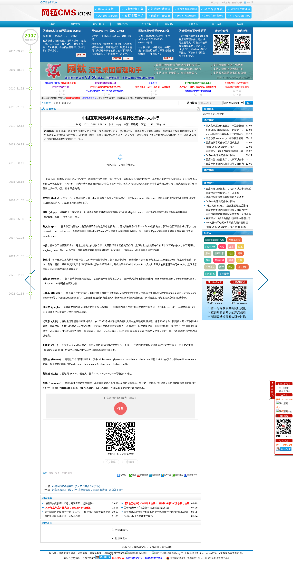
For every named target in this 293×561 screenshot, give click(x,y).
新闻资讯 (193, 24)
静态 (230, 267)
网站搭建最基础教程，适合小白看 (62, 516)
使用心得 (146, 24)
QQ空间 (167, 475)
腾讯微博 (156, 475)
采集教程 (153, 83)
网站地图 (167, 547)
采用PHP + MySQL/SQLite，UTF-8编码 (112, 45)
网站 (222, 246)
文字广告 (60, 90)
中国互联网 (67, 473)
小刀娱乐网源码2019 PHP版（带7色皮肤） (105, 90)
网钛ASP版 (122, 24)
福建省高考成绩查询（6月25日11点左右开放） (76, 486)
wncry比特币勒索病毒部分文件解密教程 (227, 222)
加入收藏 (226, 2)
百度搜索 (224, 273)
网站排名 (210, 273)
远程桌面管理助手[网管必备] (198, 90)
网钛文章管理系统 (214, 239)
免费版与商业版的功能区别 (237, 83)
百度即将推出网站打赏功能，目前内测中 (227, 209)
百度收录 (210, 267)
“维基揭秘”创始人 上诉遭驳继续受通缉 (227, 205)
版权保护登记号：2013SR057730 (144, 558)
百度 (240, 246)
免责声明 (154, 547)
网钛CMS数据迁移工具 (105, 83)
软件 (221, 267)
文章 (231, 246)
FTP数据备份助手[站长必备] (198, 83)
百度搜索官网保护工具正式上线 (222, 142)
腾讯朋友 (179, 475)
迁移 (240, 260)
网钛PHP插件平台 (60, 87)
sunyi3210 (181, 553)
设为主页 (215, 2)
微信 (134, 475)
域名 (51, 473)
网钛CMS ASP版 (68, 83)
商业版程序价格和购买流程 (237, 87)
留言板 (240, 24)
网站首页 (75, 24)
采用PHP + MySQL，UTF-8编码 (64, 43)
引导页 (51, 24)
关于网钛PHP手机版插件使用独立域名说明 (146, 507)
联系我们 (126, 547)
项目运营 (216, 24)
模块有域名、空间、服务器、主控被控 (152, 87)
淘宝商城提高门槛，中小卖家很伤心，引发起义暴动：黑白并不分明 (87, 489)
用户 (207, 253)
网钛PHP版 (99, 24)
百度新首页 (192, 475)
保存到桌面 (237, 2)
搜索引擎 (219, 253)
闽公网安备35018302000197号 (186, 558)
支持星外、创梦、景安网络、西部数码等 (198, 87)
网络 (230, 260)
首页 (55, 103)
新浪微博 (144, 475)
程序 (240, 253)
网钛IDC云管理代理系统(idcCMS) (105, 87)
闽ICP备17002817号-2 (217, 558)
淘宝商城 (219, 260)
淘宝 (207, 260)
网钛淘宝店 (140, 547)
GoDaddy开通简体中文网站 (138, 516)
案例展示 (169, 24)
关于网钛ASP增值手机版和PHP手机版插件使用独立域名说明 (156, 511)
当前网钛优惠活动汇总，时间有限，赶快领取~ (69, 503)
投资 (57, 473)
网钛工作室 (235, 239)
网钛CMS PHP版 (52, 83)
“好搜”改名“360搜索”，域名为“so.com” (226, 226)
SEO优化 (242, 267)
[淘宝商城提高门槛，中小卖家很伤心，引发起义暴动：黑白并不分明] (262, 280)
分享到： (124, 475)
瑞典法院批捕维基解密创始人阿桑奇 (225, 197)
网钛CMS (210, 246)
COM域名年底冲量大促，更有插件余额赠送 (68, 507)
